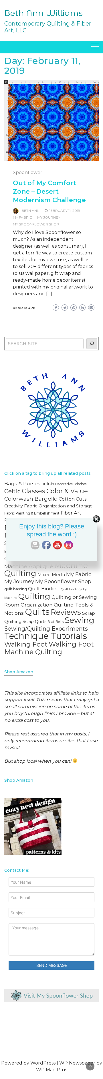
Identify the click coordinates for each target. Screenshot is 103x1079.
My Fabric (22, 217)
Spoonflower (27, 172)
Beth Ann (30, 210)
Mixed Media (51, 574)
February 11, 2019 (64, 210)
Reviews (66, 612)
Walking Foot (25, 644)
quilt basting (15, 589)
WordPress (43, 1063)
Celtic (12, 491)
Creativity (13, 506)
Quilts (37, 612)
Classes (33, 491)
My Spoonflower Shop (36, 224)
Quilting (34, 596)
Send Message (51, 965)
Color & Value (67, 491)
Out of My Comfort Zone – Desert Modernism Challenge (49, 191)
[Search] (92, 343)
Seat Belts (55, 622)
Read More (24, 308)
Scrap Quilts (34, 621)
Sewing (79, 620)
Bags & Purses (22, 483)
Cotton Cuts (72, 499)
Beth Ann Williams (43, 13)
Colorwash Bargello (31, 498)
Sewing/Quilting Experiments (46, 628)
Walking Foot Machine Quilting (49, 648)
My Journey (48, 217)
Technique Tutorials (45, 636)
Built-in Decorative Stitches (63, 484)
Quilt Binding (44, 588)
